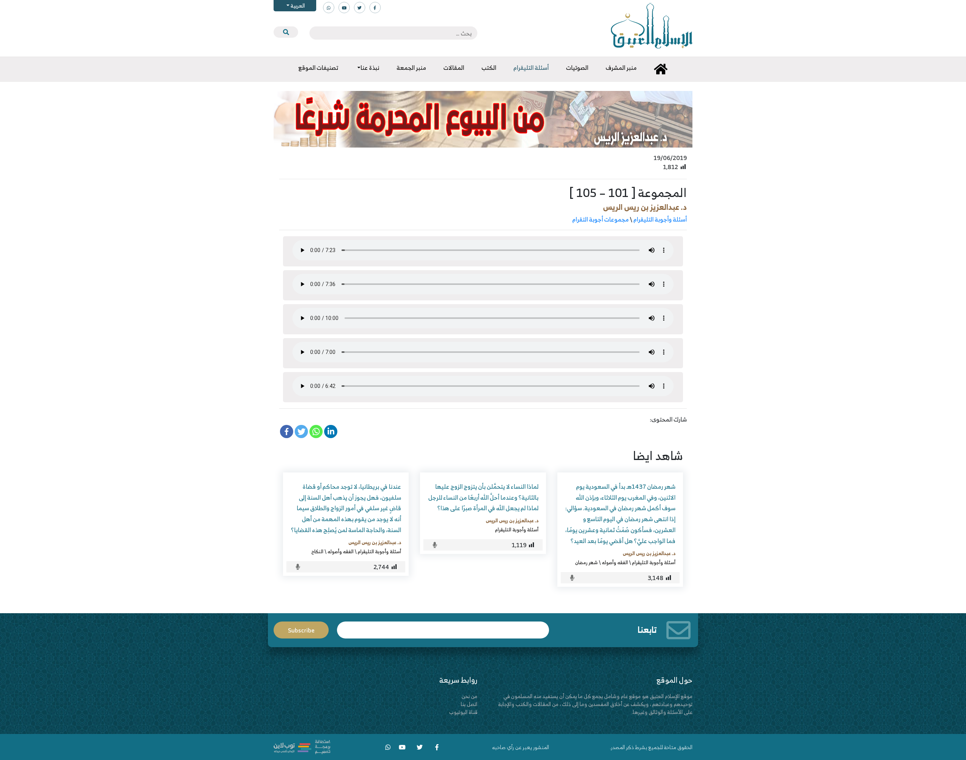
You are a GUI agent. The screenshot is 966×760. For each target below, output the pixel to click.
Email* (443, 626)
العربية (297, 5)
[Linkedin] (330, 431)
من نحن (469, 696)
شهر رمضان (586, 562)
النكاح (317, 551)
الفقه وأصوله (615, 562)
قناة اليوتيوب (463, 712)
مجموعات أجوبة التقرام (600, 219)
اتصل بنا (469, 704)
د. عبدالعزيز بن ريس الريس (645, 207)
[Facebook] (286, 431)
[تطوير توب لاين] (302, 746)
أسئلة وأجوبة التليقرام (660, 219)
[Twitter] (301, 431)
